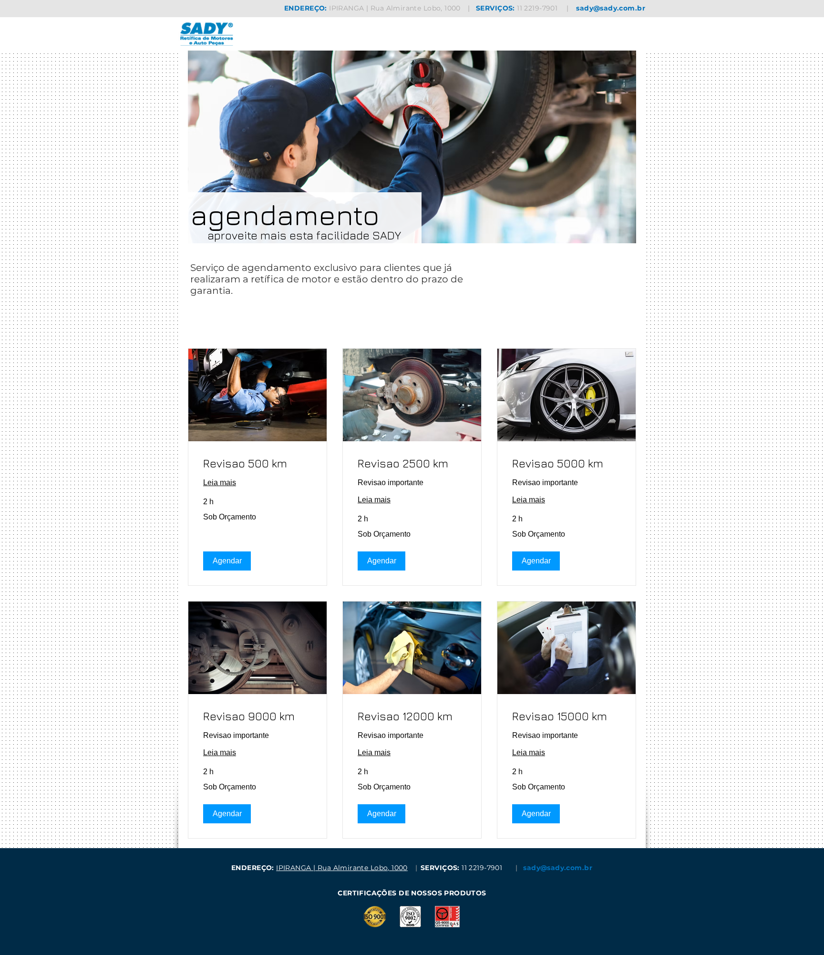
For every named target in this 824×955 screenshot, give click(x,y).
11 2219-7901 (537, 8)
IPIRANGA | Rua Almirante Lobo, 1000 (395, 8)
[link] (257, 463)
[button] (227, 561)
